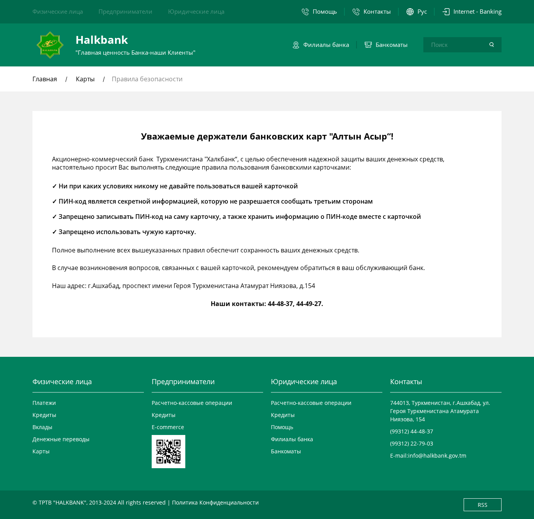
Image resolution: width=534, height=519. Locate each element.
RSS (482, 504)
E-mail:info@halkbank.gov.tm (428, 455)
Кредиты (44, 415)
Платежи (44, 402)
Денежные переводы (61, 439)
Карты (85, 79)
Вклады (42, 427)
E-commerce (168, 427)
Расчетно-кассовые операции (192, 402)
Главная (45, 79)
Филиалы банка (292, 439)
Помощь (282, 427)
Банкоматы (286, 451)
